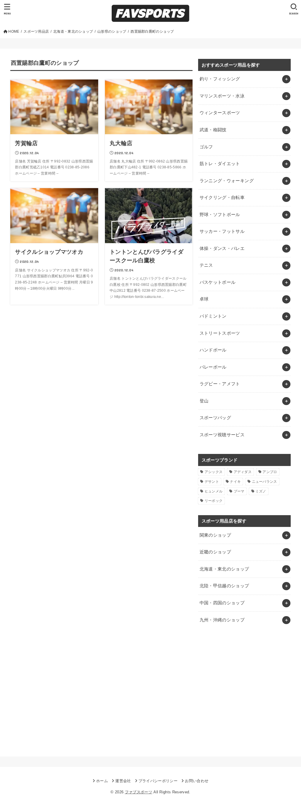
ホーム (102, 781)
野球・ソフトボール (220, 214)
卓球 (204, 299)
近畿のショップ (215, 552)
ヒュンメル (214, 491)
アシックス (214, 472)
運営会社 (123, 781)
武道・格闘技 (213, 129)
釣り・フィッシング (220, 79)
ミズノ (260, 491)
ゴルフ (206, 147)
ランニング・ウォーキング (227, 180)
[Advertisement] (244, 691)
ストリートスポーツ (220, 333)
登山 (204, 401)
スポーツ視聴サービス (222, 434)
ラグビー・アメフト (220, 384)
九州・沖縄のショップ (222, 620)
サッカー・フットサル (222, 231)
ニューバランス (264, 482)
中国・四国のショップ (222, 603)
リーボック (214, 501)
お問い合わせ (196, 781)
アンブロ (269, 472)
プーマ (239, 491)
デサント (212, 482)
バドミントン (213, 316)
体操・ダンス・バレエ (222, 248)
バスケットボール (218, 282)
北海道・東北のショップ (224, 569)
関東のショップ (215, 535)
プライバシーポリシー (158, 781)
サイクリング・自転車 (222, 197)
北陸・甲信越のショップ (224, 585)
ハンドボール (213, 350)
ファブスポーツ (138, 792)
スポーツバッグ (215, 417)
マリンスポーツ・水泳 (222, 96)
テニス (206, 265)
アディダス (243, 472)
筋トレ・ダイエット (220, 163)
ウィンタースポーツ (220, 112)
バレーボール (213, 367)
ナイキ (235, 482)
